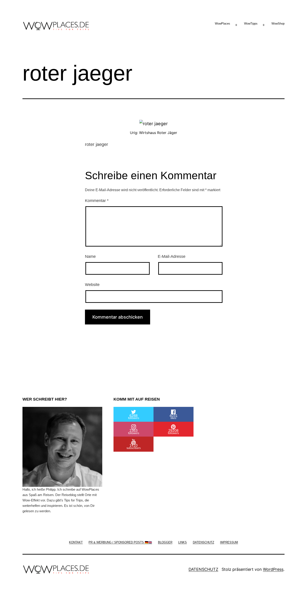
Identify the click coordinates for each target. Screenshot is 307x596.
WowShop (278, 23)
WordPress (273, 569)
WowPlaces (222, 23)
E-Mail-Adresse (171, 256)
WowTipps (251, 23)
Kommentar (97, 200)
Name (90, 256)
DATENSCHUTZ (203, 569)
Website (92, 284)
